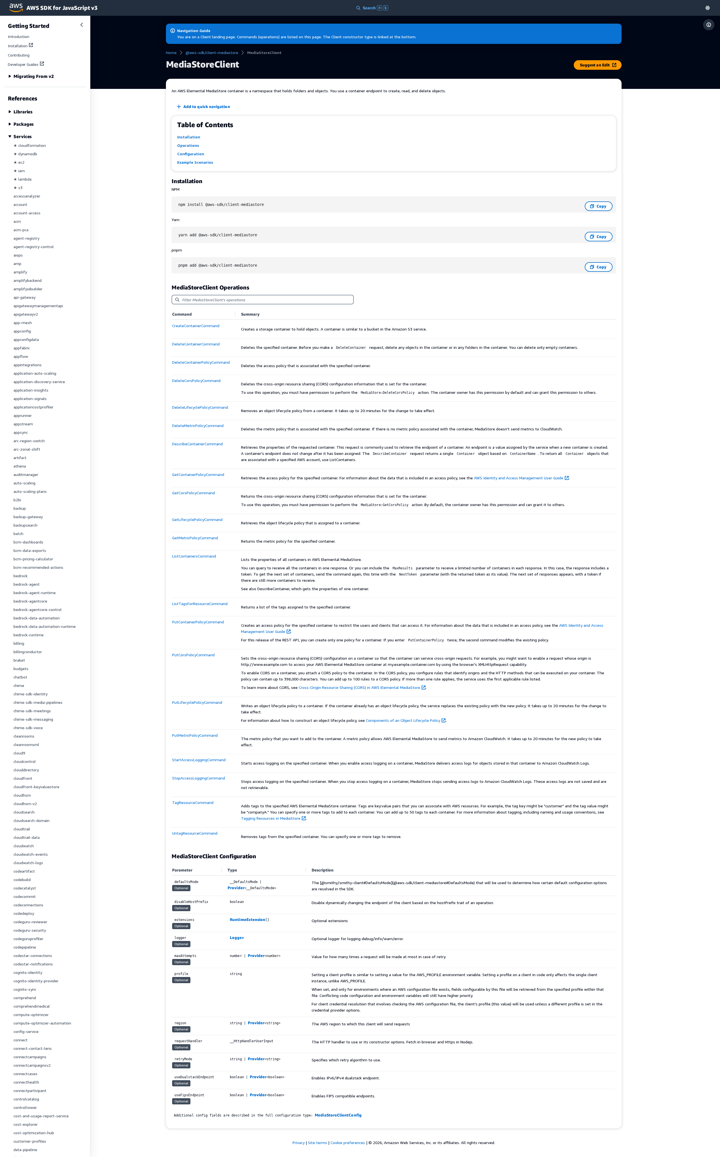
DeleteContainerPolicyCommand (201, 362)
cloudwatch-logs (28, 862)
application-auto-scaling (35, 373)
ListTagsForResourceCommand (200, 603)
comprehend (25, 997)
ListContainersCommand (194, 556)
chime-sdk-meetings (32, 710)
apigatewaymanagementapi (38, 305)
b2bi (17, 499)
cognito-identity (28, 972)
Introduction (18, 36)
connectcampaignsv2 (32, 1065)
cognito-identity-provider (36, 980)
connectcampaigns (30, 1056)
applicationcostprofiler (33, 407)
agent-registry (26, 238)
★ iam (19, 170)
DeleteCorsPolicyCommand (196, 380)
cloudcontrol (25, 761)
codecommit (25, 896)
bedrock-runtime (29, 634)
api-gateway (24, 297)
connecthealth (26, 1082)
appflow (21, 356)
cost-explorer (26, 1124)
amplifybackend (28, 280)
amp (17, 263)
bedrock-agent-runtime (35, 592)
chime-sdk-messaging (33, 719)
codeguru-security (30, 930)
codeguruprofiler (28, 938)
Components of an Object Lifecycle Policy (403, 720)
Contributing (19, 55)
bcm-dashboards (28, 542)
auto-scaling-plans (30, 491)
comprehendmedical (32, 1006)
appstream (23, 423)
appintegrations (28, 364)
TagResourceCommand (192, 802)
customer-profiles (30, 1141)
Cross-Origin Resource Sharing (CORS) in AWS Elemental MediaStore (359, 687)
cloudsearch (24, 812)
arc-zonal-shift (27, 449)
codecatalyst (25, 888)
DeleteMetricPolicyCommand (198, 425)
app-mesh (23, 322)
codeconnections (28, 904)
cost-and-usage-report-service (41, 1115)
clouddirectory (26, 769)
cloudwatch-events (31, 854)
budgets (21, 668)
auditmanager (26, 474)
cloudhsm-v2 (25, 803)
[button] (707, 7)
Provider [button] (236, 887)
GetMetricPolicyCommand (195, 537)
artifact (20, 457)
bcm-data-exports (30, 550)
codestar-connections (33, 955)
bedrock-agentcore (30, 601)
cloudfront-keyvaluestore (36, 786)
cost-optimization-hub (34, 1132)
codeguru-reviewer (30, 921)
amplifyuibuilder (28, 288)
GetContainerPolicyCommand (198, 474)
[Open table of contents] (708, 24)
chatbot (20, 677)
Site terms (317, 1142)
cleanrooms (24, 736)
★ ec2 (19, 162)
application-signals (30, 398)
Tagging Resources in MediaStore (270, 818)
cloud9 (19, 753)
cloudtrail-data (27, 837)
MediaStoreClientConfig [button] (338, 1115)
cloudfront (23, 778)
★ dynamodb (25, 153)
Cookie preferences (347, 1142)
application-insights (31, 390)
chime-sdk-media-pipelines (38, 702)
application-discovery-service (39, 381)
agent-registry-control (34, 246)
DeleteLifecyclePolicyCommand (200, 407)
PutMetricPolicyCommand (195, 735)
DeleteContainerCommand (196, 344)
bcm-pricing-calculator (33, 558)
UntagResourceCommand (194, 833)
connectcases (25, 1073)
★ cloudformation (30, 145)
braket (19, 660)
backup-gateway (28, 516)
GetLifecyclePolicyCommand (197, 519)
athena (20, 466)
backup (20, 508)
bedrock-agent (27, 584)
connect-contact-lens (33, 1048)
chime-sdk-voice (28, 727)
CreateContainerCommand (195, 325)
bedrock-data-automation (37, 617)
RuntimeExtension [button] (247, 919)
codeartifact (24, 871)
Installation (18, 45)
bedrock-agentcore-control (38, 609)
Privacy (298, 1142)
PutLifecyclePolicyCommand (197, 702)
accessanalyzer (27, 196)
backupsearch (25, 525)
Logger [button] (237, 937)
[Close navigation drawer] (82, 25)
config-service (26, 1031)
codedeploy (24, 913)
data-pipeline (25, 1149)
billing (19, 643)
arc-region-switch (29, 440)
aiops (18, 255)
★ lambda (23, 179)
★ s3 (18, 187)
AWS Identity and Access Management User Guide (518, 477)
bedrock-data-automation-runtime (45, 626)
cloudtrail (22, 828)
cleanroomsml (26, 744)
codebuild (22, 879)
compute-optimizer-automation (42, 1023)
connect (21, 1039)
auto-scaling (24, 482)
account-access (27, 212)
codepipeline (25, 947)
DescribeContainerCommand (197, 443)
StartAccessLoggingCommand (199, 759)
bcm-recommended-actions (38, 567)
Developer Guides (23, 64)
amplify (20, 271)
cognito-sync (25, 989)
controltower (25, 1107)
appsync (21, 432)
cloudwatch (24, 845)
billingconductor (28, 651)
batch (18, 533)
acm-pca (21, 229)
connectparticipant (30, 1090)
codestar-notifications (33, 963)
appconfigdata (26, 339)
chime (19, 685)
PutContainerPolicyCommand (198, 621)
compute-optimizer (31, 1014)
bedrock (21, 575)
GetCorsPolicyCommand (193, 492)
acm (17, 221)
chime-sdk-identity (31, 693)
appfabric (22, 347)
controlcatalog (26, 1099)
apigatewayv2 (26, 314)
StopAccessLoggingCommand (198, 778)
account (20, 204)
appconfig (22, 331)
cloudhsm (22, 795)
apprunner (23, 415)
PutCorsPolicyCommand (193, 654)
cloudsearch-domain (32, 820)
